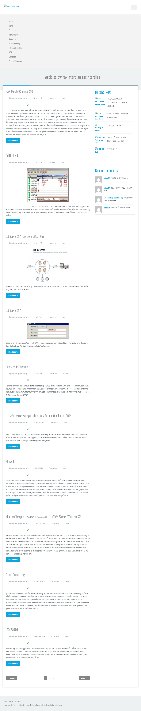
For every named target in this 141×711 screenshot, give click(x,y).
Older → (84, 678)
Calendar (12, 56)
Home (11, 21)
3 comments (52, 317)
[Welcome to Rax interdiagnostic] (11, 5)
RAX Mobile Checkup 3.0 (19, 91)
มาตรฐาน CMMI (114, 126)
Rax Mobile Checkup (17, 366)
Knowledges (13, 34)
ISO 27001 (12, 629)
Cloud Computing (15, 574)
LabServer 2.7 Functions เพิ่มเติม (25, 236)
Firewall (10, 461)
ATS (10, 52)
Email (134, 701)
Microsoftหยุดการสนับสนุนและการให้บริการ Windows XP (43, 516)
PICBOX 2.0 (112, 149)
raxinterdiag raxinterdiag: (113, 198)
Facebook (129, 701)
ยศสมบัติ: (107, 178)
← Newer (11, 678)
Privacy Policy (14, 43)
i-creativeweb (57, 705)
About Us (12, 38)
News (11, 25)
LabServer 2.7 (13, 310)
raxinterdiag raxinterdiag (19, 98)
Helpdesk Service (16, 47)
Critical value (13, 155)
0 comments (52, 98)
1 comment (51, 162)
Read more (13, 140)
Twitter (124, 701)
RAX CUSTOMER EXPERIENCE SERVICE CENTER (117, 102)
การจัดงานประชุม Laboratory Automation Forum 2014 (39, 415)
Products (12, 30)
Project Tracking (15, 60)
